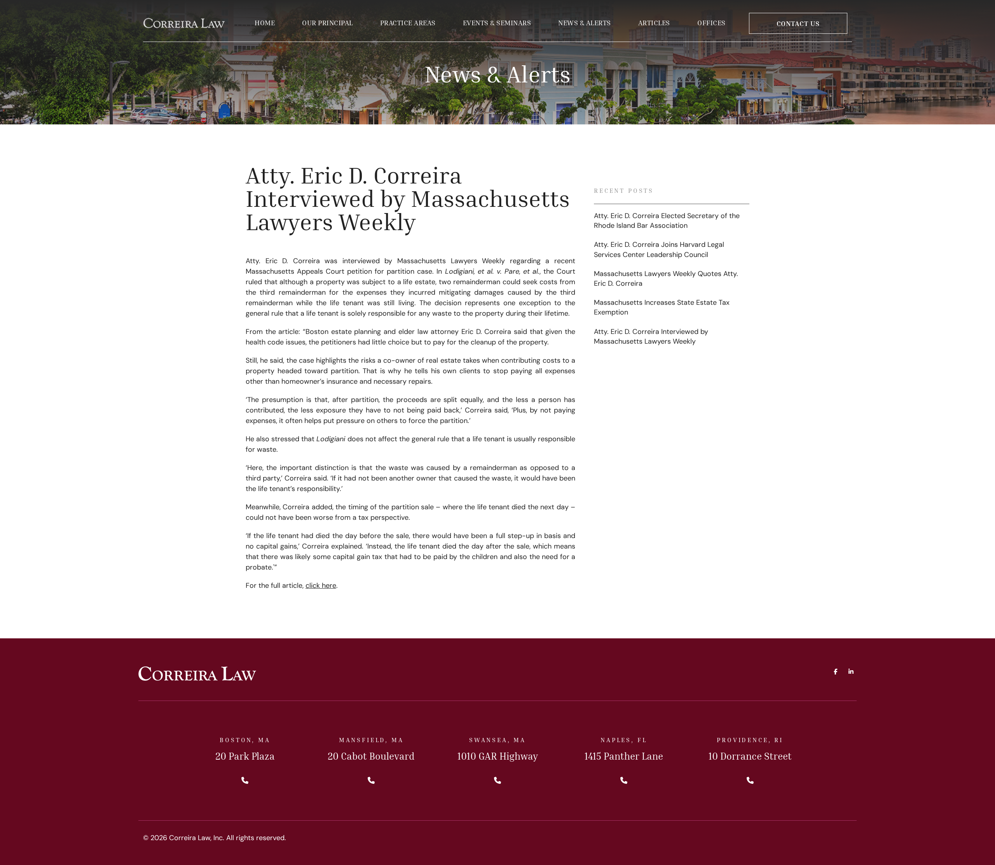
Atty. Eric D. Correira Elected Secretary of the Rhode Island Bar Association (667, 221)
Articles (654, 22)
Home (265, 22)
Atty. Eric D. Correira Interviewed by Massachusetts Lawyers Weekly (651, 337)
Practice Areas (408, 22)
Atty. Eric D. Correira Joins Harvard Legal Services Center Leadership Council (659, 250)
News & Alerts (584, 22)
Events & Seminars (497, 22)
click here (320, 586)
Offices (711, 22)
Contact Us (798, 23)
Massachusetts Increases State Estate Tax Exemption (662, 308)
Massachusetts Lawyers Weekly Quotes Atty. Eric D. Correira (666, 279)
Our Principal (327, 22)
